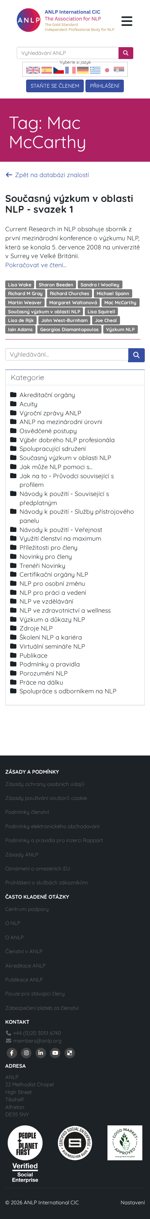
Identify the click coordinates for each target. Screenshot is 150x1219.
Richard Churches (69, 293)
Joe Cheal (106, 320)
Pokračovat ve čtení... (35, 265)
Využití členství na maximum (60, 538)
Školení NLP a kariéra (51, 637)
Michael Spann (113, 293)
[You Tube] (55, 1052)
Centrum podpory (27, 909)
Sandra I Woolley (100, 284)
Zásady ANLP (21, 854)
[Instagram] (26, 1052)
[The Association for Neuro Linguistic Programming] (65, 20)
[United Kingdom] (33, 69)
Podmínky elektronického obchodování (52, 826)
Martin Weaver (25, 302)
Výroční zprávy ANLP (50, 413)
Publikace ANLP (24, 979)
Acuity (28, 404)
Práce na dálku (41, 682)
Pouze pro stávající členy (35, 993)
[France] (70, 69)
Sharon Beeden (56, 284)
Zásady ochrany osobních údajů (44, 784)
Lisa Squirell (101, 311)
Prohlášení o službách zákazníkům (46, 882)
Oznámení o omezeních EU (37, 868)
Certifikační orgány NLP (54, 574)
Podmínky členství (27, 812)
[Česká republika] (58, 69)
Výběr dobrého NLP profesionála (67, 440)
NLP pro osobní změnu (52, 583)
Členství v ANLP (24, 951)
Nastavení (133, 1202)
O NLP (12, 923)
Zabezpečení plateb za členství (41, 1008)
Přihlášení (104, 85)
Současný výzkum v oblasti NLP (44, 311)
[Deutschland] (83, 69)
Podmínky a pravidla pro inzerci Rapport (54, 840)
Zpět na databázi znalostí (51, 175)
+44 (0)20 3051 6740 (36, 1033)
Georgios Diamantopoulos (69, 329)
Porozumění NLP (44, 673)
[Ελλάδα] (95, 69)
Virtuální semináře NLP (52, 646)
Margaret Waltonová (73, 302)
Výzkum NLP (120, 329)
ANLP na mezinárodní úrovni (61, 422)
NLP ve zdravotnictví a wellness (65, 610)
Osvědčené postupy (48, 431)
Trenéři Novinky (42, 566)
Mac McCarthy (120, 302)
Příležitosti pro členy (48, 547)
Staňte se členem (55, 85)
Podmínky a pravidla (50, 664)
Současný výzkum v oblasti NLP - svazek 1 (69, 203)
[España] (47, 69)
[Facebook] (11, 1052)
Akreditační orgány (47, 395)
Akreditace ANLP (25, 965)
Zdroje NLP (36, 628)
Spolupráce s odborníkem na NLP (68, 691)
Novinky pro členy (46, 557)
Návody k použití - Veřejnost (61, 530)
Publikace (33, 655)
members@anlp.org (37, 1040)
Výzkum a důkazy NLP (52, 619)
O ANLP (14, 937)
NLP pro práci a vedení (53, 593)
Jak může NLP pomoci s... (56, 467)
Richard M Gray (25, 293)
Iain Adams (20, 329)
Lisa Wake (19, 284)
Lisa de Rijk (21, 320)
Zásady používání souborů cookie (46, 798)
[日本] (107, 69)
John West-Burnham (64, 320)
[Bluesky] (69, 1052)
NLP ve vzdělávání (46, 601)
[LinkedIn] (40, 1052)
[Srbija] (119, 69)
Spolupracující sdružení (53, 449)
